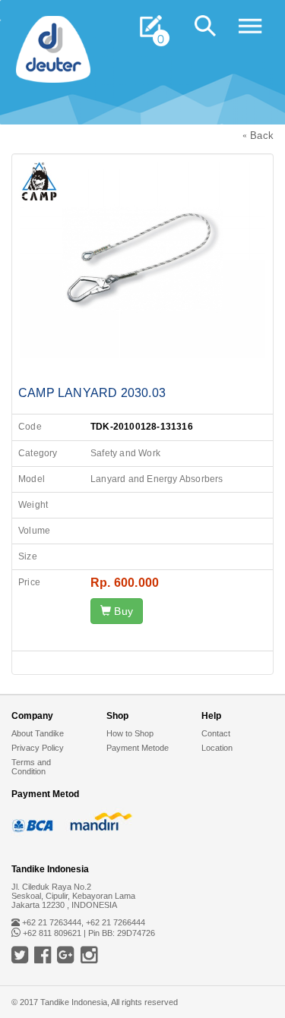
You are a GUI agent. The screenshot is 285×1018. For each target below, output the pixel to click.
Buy (122, 611)
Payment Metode (137, 747)
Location (217, 747)
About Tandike (37, 733)
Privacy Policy (37, 747)
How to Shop (130, 733)
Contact (215, 733)
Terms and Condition (31, 767)
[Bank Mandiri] (99, 821)
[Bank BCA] (34, 821)
